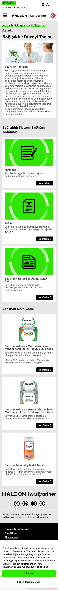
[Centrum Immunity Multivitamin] (29, 447)
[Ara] (48, 4)
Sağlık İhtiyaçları (36, 25)
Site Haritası (11, 537)
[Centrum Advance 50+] (29, 391)
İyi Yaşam (20, 25)
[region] (29, 564)
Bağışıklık (7, 30)
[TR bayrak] (53, 15)
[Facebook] (42, 503)
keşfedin (44, 183)
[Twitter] (17, 503)
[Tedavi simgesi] (29, 205)
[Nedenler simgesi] (29, 151)
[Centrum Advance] (29, 328)
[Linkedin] (25, 503)
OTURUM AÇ (43, 5)
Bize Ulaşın (11, 533)
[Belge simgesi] (29, 260)
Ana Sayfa (7, 25)
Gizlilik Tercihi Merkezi (29, 582)
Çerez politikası (40, 567)
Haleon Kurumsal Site (17, 529)
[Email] (34, 503)
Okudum (29, 574)
